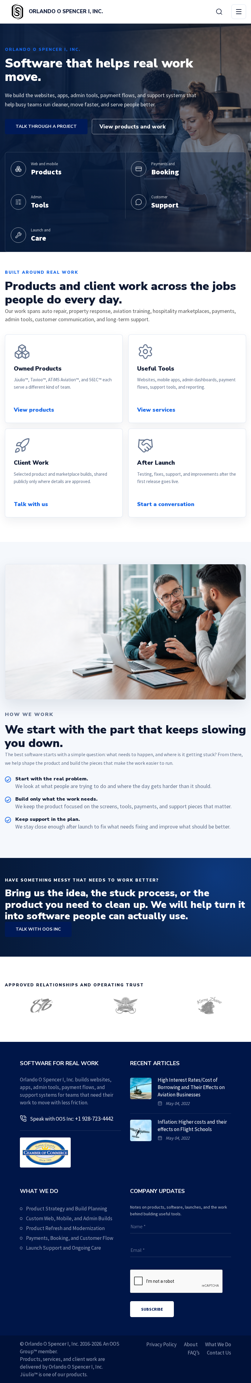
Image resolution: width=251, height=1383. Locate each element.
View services (156, 409)
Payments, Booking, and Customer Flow (69, 1238)
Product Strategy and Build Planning (66, 1208)
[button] (238, 11)
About (191, 1344)
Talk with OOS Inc (38, 929)
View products (34, 409)
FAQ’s (194, 1352)
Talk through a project (46, 126)
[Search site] (219, 11)
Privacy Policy (161, 1344)
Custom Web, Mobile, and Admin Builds (69, 1218)
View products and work (132, 126)
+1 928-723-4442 (94, 1118)
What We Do (218, 1344)
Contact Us (219, 1352)
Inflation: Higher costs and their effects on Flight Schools (192, 1125)
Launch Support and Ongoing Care (63, 1247)
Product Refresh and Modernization (65, 1228)
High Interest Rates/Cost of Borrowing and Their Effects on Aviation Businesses (191, 1087)
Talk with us (31, 504)
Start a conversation (165, 504)
